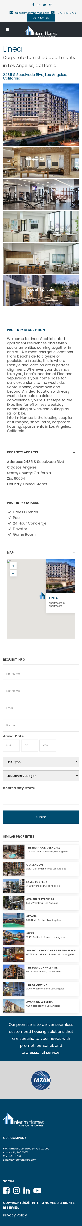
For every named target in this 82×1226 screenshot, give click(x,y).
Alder (30, 933)
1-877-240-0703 (66, 13)
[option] (41, 1080)
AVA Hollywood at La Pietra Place (51, 950)
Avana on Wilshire (39, 1002)
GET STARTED (41, 18)
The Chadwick (36, 985)
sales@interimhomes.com (33, 13)
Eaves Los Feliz (36, 882)
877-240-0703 (12, 1156)
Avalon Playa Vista (40, 899)
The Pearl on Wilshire (42, 968)
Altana (31, 916)
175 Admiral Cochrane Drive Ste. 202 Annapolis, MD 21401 (26, 1150)
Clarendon (34, 865)
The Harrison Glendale (43, 848)
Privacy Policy (15, 1215)
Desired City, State (19, 788)
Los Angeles (20, 65)
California (46, 65)
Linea (53, 598)
